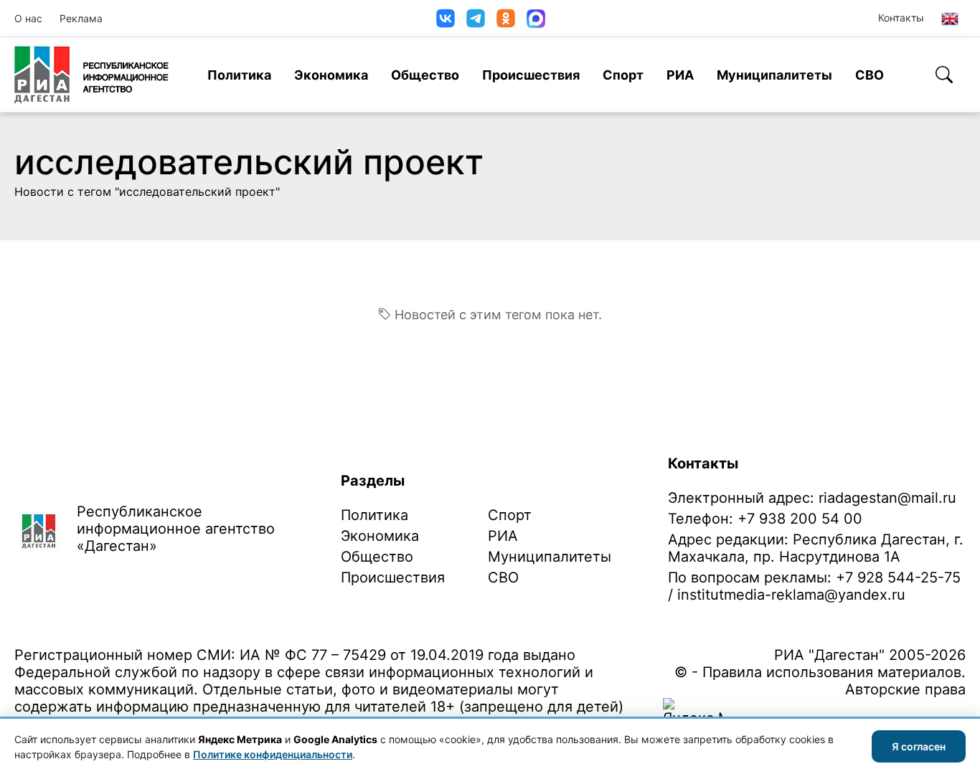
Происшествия (531, 74)
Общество (425, 74)
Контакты (901, 17)
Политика (239, 74)
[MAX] (536, 18)
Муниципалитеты (774, 74)
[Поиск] (944, 74)
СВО (869, 74)
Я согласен (919, 746)
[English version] (949, 18)
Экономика (331, 74)
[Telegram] (475, 18)
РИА (680, 74)
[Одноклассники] (506, 18)
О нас (28, 18)
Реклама (81, 18)
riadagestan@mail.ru (887, 497)
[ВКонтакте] (445, 18)
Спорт (623, 74)
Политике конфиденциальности (272, 754)
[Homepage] (91, 74)
